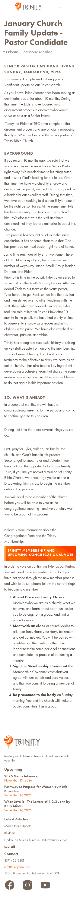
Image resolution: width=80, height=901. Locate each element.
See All (9, 847)
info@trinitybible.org (18, 867)
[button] (60, 7)
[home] (27, 7)
